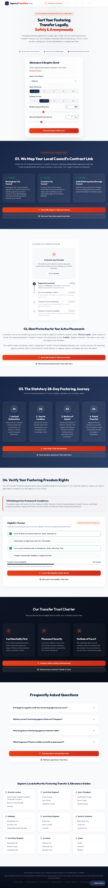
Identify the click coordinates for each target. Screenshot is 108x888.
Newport (80, 850)
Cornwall (45, 828)
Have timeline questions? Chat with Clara (55, 455)
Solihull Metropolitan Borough (17, 828)
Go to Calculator (54, 273)
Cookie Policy (44, 882)
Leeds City (81, 825)
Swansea (81, 846)
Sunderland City (12, 850)
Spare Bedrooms (35, 87)
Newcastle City (12, 843)
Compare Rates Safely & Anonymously (55, 663)
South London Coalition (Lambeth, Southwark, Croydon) (18, 798)
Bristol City (46, 821)
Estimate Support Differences (54, 131)
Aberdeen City (47, 850)
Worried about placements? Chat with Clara (55, 364)
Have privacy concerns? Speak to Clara (55, 669)
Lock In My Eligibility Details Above (55, 573)
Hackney (10, 806)
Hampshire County (48, 804)
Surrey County (47, 797)
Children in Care (35, 96)
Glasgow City (46, 843)
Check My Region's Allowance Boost (55, 210)
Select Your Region (36, 76)
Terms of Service (31, 882)
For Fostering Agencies (87, 882)
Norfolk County (83, 804)
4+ (73, 101)
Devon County (47, 825)
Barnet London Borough (15, 803)
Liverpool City (82, 828)
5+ (73, 91)
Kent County (46, 800)
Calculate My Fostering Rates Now (55, 753)
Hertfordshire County (85, 797)
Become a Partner (70, 882)
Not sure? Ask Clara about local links (55, 216)
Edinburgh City (47, 846)
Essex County (82, 800)
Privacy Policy (18, 882)
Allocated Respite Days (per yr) (40, 117)
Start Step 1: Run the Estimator (55, 449)
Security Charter (57, 882)
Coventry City (12, 825)
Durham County (12, 846)
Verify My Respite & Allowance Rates (55, 357)
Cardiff (80, 843)
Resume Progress (35, 70)
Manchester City (83, 821)
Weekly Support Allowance (39, 107)
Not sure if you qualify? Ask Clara (55, 579)
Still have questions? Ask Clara (55, 760)
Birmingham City (12, 821)
